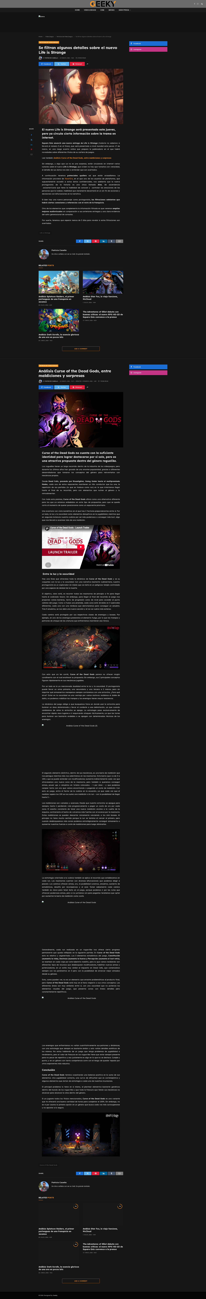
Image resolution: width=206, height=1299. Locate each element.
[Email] (31, 154)
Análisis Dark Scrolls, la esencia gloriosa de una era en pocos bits (59, 335)
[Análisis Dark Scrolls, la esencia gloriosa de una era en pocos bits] (59, 320)
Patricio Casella (51, 58)
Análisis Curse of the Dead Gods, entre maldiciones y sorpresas (82, 158)
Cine (102, 10)
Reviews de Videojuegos (48, 365)
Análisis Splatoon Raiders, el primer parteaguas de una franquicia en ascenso (56, 299)
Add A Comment (80, 349)
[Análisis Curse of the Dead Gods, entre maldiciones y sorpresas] (81, 419)
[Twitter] (31, 139)
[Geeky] (103, 4)
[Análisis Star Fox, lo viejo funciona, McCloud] (103, 282)
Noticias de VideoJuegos (48, 42)
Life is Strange (45, 233)
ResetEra (69, 178)
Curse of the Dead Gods (48, 1165)
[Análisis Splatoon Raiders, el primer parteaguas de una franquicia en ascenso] (59, 282)
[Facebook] (31, 135)
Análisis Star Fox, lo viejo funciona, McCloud (100, 297)
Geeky (55, 1295)
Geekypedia (124, 10)
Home (77, 10)
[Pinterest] (31, 149)
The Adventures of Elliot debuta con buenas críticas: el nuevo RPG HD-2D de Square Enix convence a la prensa (103, 314)
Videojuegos (90, 10)
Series (111, 10)
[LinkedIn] (31, 144)
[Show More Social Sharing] (87, 64)
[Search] (202, 4)
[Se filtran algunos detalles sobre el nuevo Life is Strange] (81, 96)
